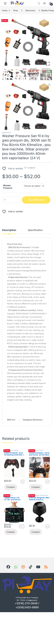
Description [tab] (9, 230)
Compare (31, 168)
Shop (15, 10)
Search (38, 3)
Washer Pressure (7, 186)
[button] (48, 43)
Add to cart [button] (22, 481)
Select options (21, 526)
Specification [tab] (35, 230)
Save (5, 20)
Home (4, 10)
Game (16, 450)
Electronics (30, 10)
